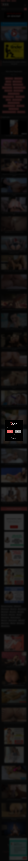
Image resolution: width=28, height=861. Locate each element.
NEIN (17, 431)
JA (10, 431)
